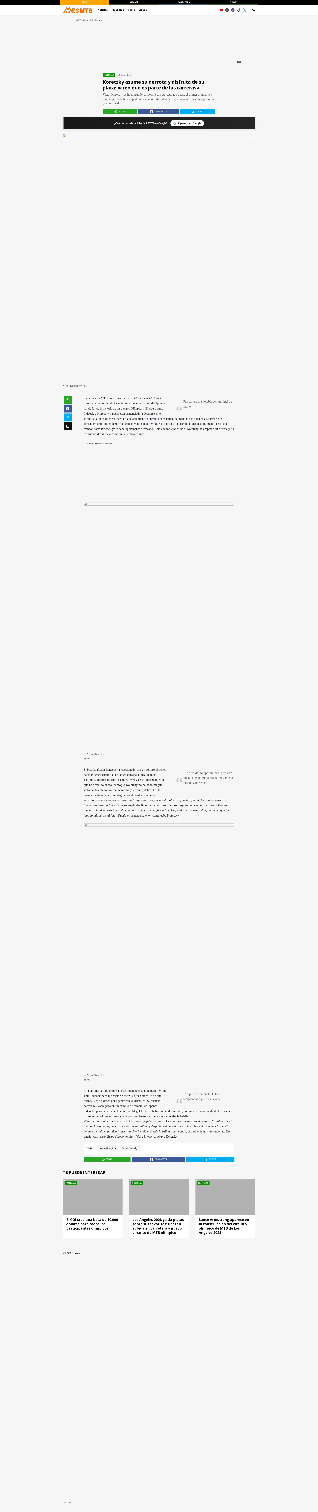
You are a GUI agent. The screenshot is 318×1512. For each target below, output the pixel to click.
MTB (84, 2)
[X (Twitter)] (244, 10)
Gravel (134, 2)
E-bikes (234, 2)
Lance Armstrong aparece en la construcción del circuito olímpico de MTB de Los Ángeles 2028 (224, 1226)
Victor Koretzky (129, 1148)
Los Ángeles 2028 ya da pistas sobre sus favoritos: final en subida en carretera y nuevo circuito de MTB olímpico (158, 1226)
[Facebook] (233, 10)
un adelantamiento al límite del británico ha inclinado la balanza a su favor (169, 418)
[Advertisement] (159, 474)
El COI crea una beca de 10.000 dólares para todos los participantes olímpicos (92, 1224)
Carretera (184, 2)
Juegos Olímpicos (107, 1148)
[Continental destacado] (159, 41)
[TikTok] (238, 10)
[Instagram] (227, 10)
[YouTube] (221, 10)
